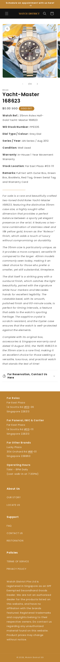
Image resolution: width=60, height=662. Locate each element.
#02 (26, 407)
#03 (27, 429)
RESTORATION (15, 540)
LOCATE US (13, 505)
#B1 (30, 451)
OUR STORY (14, 497)
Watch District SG (34, 657)
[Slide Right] (37, 84)
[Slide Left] (22, 84)
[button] (6, 13)
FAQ (9, 525)
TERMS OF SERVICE (18, 561)
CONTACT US (15, 533)
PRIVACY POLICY (16, 569)
